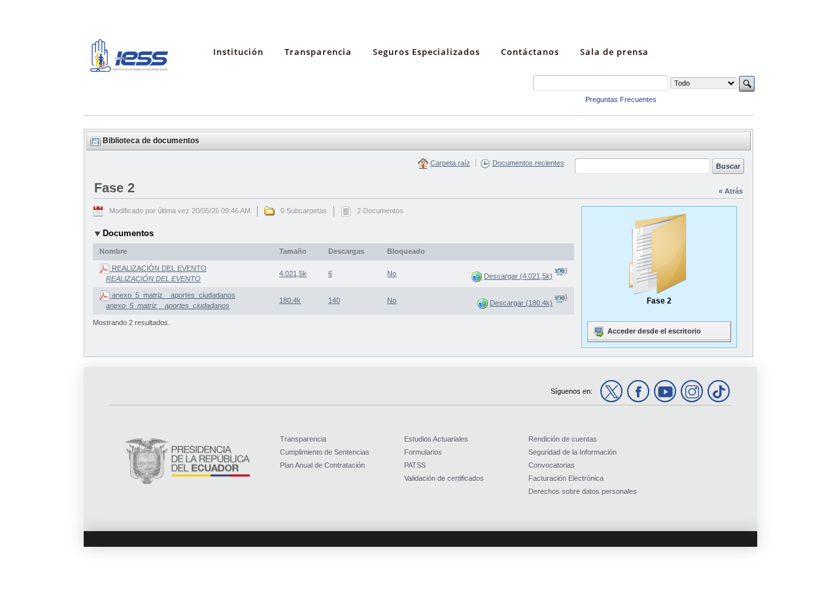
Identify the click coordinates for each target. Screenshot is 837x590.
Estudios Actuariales (436, 439)
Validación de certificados (444, 478)
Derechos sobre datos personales (582, 491)
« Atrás (731, 191)
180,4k (290, 300)
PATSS (415, 465)
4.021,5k (293, 273)
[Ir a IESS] (129, 69)
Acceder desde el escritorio (653, 331)
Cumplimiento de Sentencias (324, 452)
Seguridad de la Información (572, 452)
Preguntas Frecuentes (621, 99)
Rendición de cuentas (562, 439)
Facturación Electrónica (566, 478)
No (391, 273)
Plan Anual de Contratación (322, 465)
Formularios (423, 452)
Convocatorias (551, 465)
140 (334, 300)
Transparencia (303, 439)
